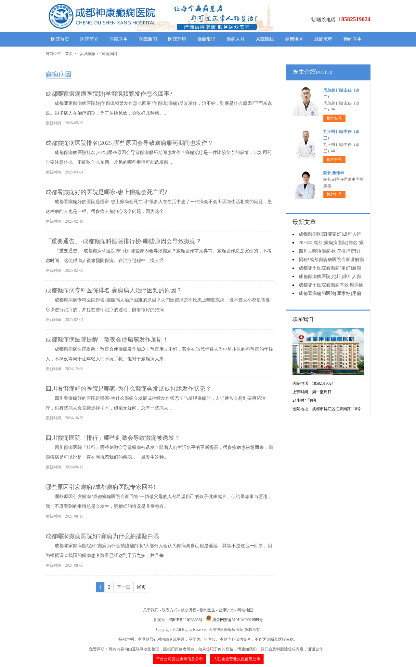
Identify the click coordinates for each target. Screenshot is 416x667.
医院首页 (60, 39)
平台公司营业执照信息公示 (179, 659)
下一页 (123, 587)
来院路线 (265, 39)
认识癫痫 (87, 53)
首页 (69, 53)
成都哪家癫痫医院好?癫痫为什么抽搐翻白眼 (102, 536)
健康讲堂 (294, 39)
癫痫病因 (109, 53)
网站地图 (245, 610)
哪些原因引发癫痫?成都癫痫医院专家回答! (100, 487)
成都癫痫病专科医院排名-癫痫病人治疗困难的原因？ (114, 290)
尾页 (141, 587)
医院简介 (89, 39)
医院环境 (177, 39)
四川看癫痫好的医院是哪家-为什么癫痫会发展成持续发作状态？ (128, 388)
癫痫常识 (206, 39)
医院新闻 (148, 39)
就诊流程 (323, 39)
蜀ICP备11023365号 (185, 620)
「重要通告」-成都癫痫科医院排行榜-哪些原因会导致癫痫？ (124, 241)
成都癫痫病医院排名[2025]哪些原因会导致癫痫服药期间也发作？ (129, 143)
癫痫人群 (236, 39)
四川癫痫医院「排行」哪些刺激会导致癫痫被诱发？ (113, 438)
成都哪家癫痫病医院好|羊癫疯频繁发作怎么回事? (109, 93)
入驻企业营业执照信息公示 (237, 659)
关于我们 (151, 610)
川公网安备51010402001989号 (237, 620)
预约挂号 (334, 118)
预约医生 (353, 39)
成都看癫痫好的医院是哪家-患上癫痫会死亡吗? (106, 192)
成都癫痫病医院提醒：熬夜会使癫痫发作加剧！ (107, 339)
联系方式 (169, 610)
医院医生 (119, 39)
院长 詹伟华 (333, 173)
